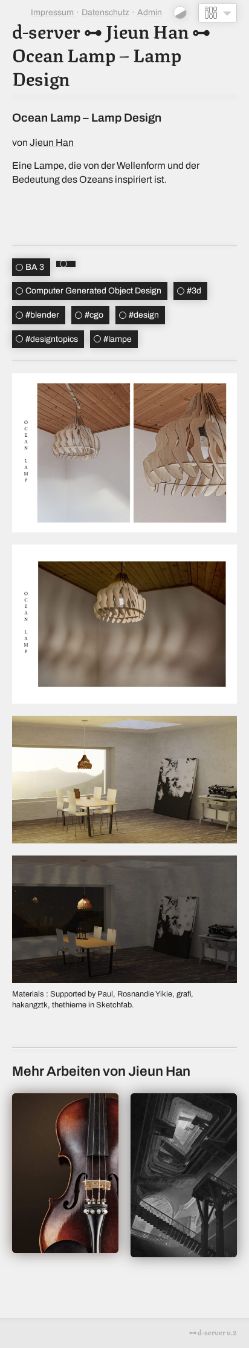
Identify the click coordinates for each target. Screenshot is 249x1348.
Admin (149, 12)
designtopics (51, 339)
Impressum (52, 12)
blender (42, 314)
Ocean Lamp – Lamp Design (96, 65)
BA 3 (34, 267)
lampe (117, 339)
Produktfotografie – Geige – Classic (65, 1173)
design (144, 314)
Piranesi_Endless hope (184, 1175)
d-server (46, 30)
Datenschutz (105, 12)
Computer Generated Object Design (93, 290)
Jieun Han (147, 30)
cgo (94, 314)
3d (194, 290)
